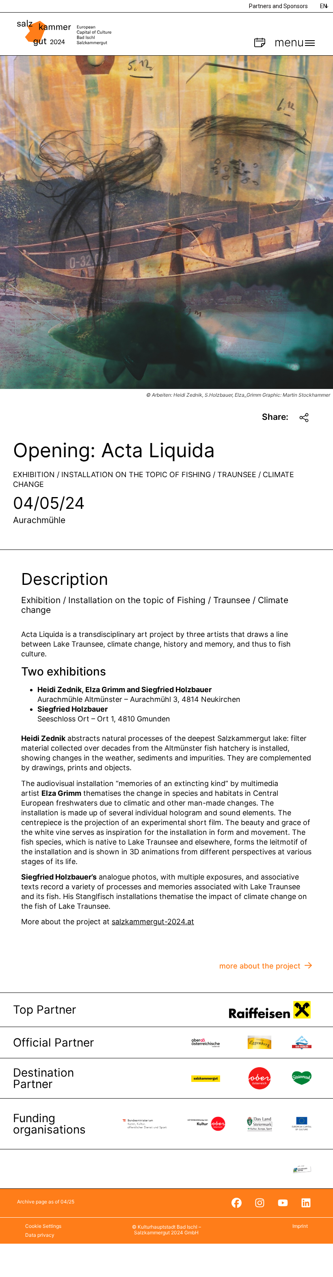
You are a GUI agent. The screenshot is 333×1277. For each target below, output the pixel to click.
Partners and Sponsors (278, 6)
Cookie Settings (43, 1226)
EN (323, 6)
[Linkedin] (306, 1203)
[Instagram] (259, 1203)
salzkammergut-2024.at (153, 921)
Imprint (300, 1226)
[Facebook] (236, 1203)
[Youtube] (282, 1203)
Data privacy (39, 1235)
